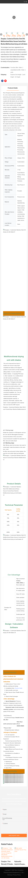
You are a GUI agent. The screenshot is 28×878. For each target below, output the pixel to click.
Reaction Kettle (18, 688)
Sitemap (9, 875)
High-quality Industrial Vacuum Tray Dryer (19, 862)
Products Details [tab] (13, 88)
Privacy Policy (17, 875)
